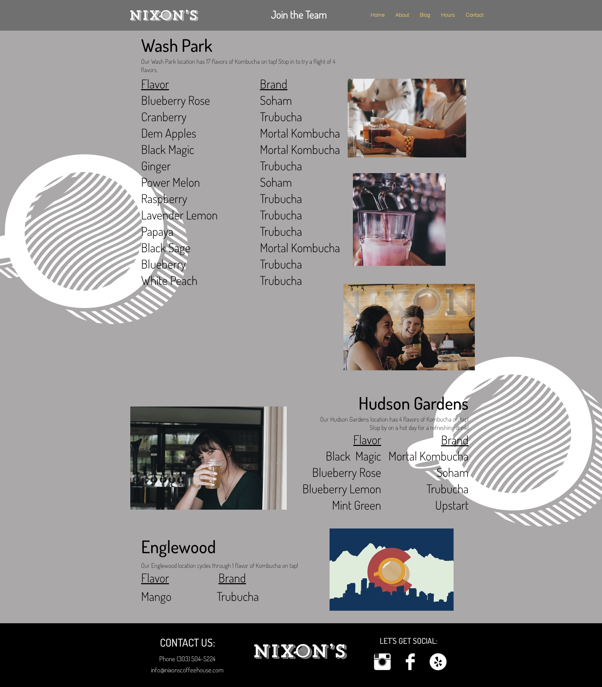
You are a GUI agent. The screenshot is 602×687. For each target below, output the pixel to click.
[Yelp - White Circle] (438, 661)
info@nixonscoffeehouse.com (187, 669)
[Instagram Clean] (382, 661)
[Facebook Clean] (410, 661)
